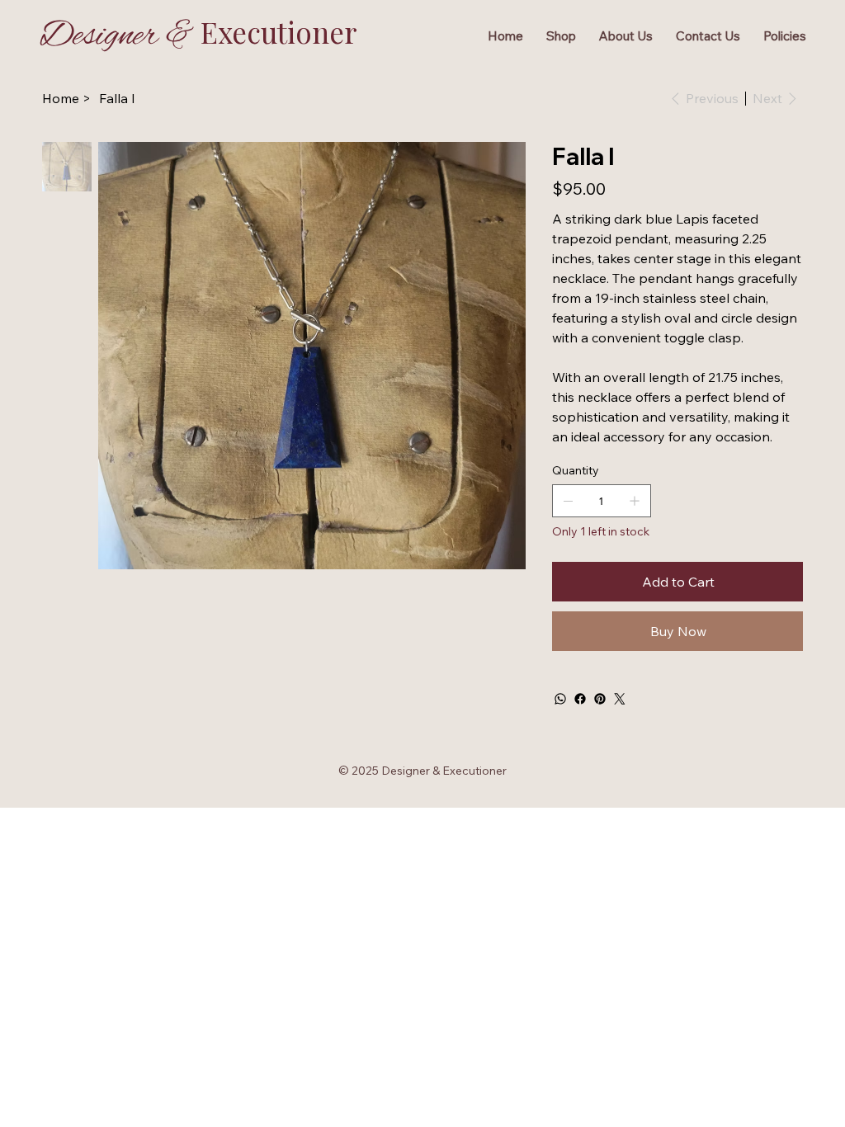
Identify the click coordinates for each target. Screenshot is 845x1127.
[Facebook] (580, 699)
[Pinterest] (600, 699)
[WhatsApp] (560, 699)
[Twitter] (619, 699)
